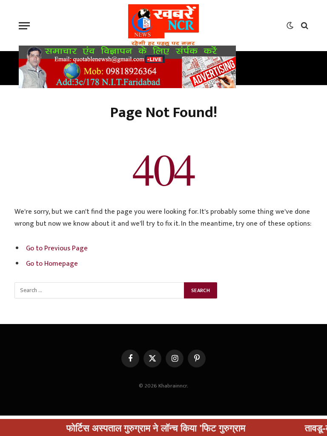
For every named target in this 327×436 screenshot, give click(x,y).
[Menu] (24, 25)
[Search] (303, 25)
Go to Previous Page (57, 248)
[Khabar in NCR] (163, 25)
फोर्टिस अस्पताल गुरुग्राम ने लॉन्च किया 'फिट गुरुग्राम (147, 427)
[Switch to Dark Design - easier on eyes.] (289, 25)
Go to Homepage (52, 264)
